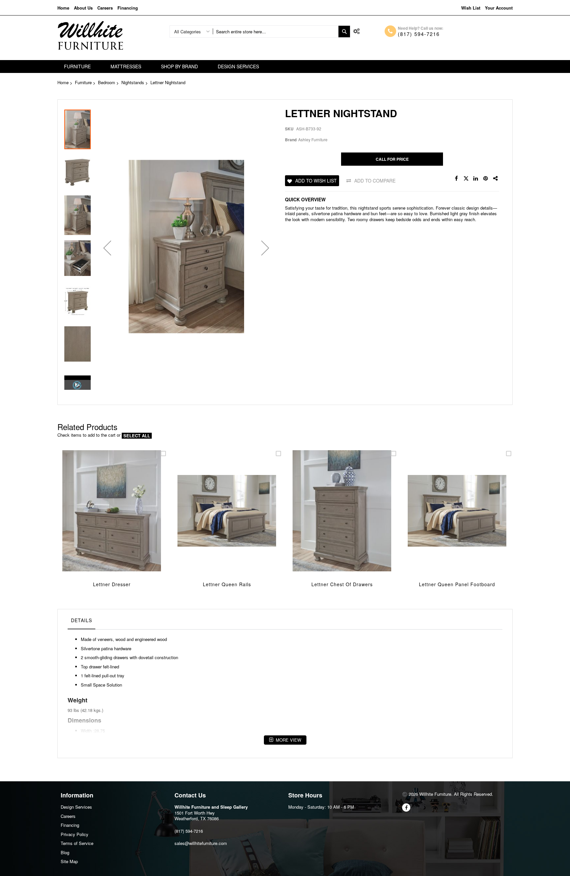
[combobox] (275, 31)
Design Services (76, 807)
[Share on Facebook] (456, 178)
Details (81, 620)
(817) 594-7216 (419, 33)
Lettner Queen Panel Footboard (457, 584)
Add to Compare (375, 180)
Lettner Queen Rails (227, 584)
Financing (127, 8)
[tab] (81, 621)
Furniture (83, 82)
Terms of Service (77, 843)
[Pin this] (486, 178)
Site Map (69, 861)
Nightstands (132, 82)
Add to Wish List (316, 180)
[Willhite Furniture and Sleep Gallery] (90, 35)
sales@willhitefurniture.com (200, 843)
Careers (105, 8)
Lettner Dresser (112, 584)
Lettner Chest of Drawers (342, 584)
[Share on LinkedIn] (476, 178)
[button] (107, 248)
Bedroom (106, 82)
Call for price (392, 159)
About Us (83, 8)
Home (63, 8)
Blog (65, 852)
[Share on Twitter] (466, 178)
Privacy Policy (74, 834)
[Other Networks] (495, 178)
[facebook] (406, 807)
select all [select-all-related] (136, 436)
